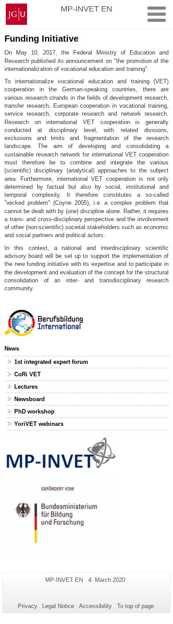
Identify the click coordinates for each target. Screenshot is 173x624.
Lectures (26, 386)
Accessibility (95, 606)
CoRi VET (27, 374)
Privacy (27, 606)
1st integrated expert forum (51, 362)
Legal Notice (58, 606)
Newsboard (29, 399)
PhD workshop (34, 411)
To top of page (135, 606)
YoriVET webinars (38, 424)
